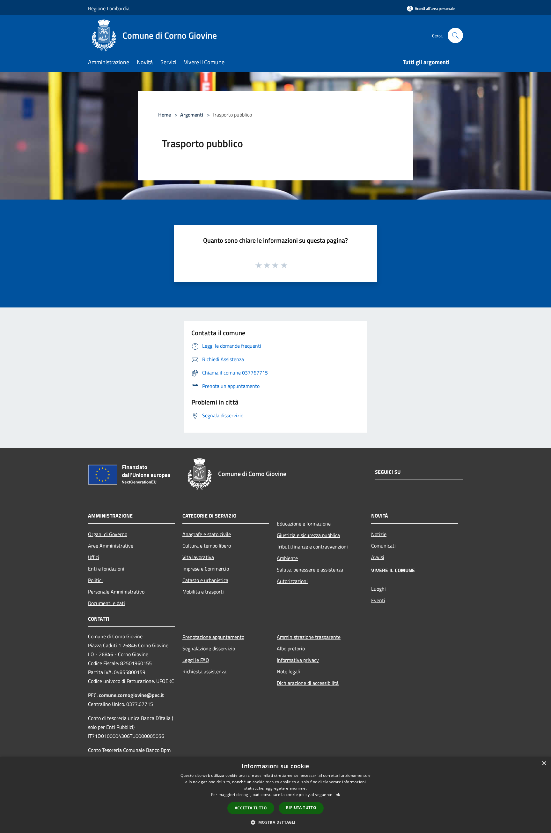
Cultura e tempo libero (206, 545)
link (337, 794)
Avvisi (377, 557)
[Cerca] (455, 35)
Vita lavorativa (198, 557)
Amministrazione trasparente (309, 637)
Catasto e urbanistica (205, 580)
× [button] (543, 763)
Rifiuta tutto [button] (301, 807)
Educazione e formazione (304, 523)
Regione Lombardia (108, 8)
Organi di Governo (107, 534)
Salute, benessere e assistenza (310, 569)
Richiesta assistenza (204, 671)
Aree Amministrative (110, 545)
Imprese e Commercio (205, 568)
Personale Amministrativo (116, 591)
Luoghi (378, 589)
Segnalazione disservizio (208, 648)
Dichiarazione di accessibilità (308, 683)
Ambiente (287, 558)
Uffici (93, 557)
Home (164, 114)
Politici (95, 580)
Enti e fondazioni (106, 568)
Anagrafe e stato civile (206, 534)
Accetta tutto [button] (251, 808)
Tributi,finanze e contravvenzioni (312, 546)
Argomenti (191, 114)
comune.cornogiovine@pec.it (131, 695)
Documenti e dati (106, 603)
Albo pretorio (291, 648)
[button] (275, 822)
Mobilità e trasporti (203, 591)
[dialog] (275, 795)
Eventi (378, 600)
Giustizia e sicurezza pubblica (308, 535)
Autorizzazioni (292, 581)
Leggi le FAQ (195, 660)
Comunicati (383, 545)
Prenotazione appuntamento (213, 637)
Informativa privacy (298, 660)
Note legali (288, 671)
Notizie (378, 534)
